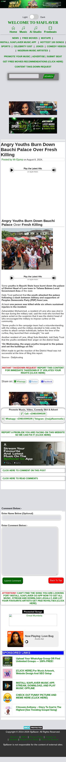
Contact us (50, 737)
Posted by (7, 159)
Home (13, 31)
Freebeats (50, 31)
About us (15, 737)
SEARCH (48, 76)
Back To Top (56, 580)
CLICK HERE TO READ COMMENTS (20, 478)
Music (23, 31)
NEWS (15, 38)
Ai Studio (35, 31)
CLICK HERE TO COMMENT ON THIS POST (24, 470)
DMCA (24, 737)
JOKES (39, 46)
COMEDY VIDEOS (56, 46)
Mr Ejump (18, 159)
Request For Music (30, 739)
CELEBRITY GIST (23, 46)
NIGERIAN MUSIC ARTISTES (33, 50)
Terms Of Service (49, 739)
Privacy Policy (36, 737)
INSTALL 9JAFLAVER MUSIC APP (18, 42)
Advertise (13, 739)
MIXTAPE (46, 38)
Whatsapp (20, 381)
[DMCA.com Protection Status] (33, 728)
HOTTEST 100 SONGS (52, 42)
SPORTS (5, 46)
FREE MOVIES (29, 38)
